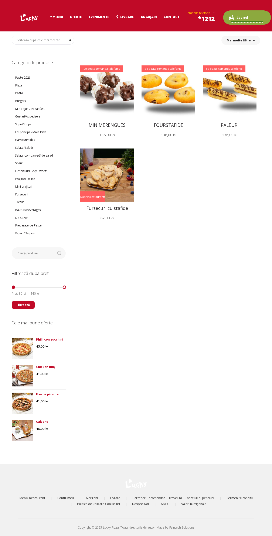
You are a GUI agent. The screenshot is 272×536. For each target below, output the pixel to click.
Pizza (18, 85)
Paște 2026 (23, 77)
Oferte (76, 17)
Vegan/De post (25, 233)
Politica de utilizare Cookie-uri (98, 504)
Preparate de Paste (28, 225)
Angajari (149, 17)
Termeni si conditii (239, 498)
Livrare (127, 17)
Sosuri (19, 163)
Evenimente (99, 17)
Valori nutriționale (193, 504)
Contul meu (65, 498)
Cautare (61, 253)
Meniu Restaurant (32, 498)
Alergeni (92, 498)
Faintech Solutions (181, 527)
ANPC (165, 504)
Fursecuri (21, 194)
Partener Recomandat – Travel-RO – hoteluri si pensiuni (173, 498)
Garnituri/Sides (25, 140)
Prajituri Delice (25, 179)
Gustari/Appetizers (27, 116)
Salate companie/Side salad (34, 155)
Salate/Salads (24, 148)
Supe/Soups (23, 124)
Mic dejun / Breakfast (30, 109)
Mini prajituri (23, 186)
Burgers (20, 101)
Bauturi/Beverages (28, 210)
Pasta (19, 93)
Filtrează (23, 305)
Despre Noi (140, 504)
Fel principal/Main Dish (30, 132)
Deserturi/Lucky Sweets (31, 171)
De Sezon (21, 218)
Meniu (57, 17)
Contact (172, 17)
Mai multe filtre (239, 40)
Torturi (19, 202)
